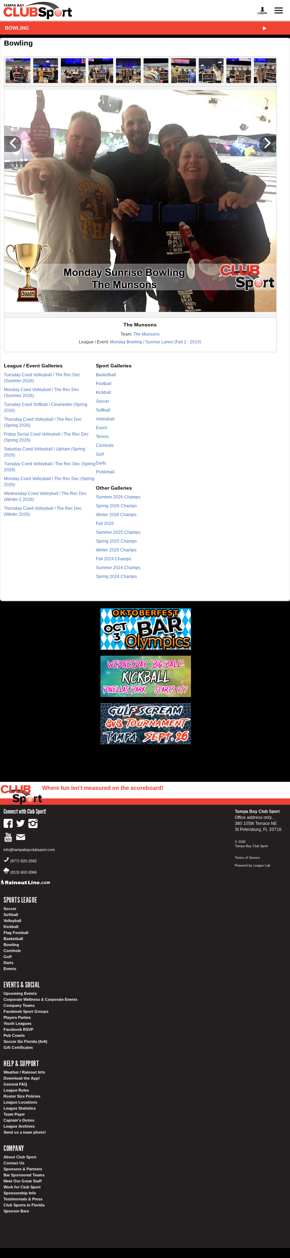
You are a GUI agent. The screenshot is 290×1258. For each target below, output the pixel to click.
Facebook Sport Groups (26, 1011)
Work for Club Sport (22, 1187)
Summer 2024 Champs (118, 567)
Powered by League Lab (252, 865)
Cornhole (105, 445)
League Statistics (20, 1108)
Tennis (102, 436)
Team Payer (14, 1114)
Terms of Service (247, 858)
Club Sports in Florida (24, 1205)
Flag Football (16, 933)
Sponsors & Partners (23, 1169)
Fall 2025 (105, 523)
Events (10, 969)
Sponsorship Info (20, 1193)
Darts (101, 463)
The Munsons (146, 334)
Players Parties (17, 1017)
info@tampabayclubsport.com (29, 849)
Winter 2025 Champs (116, 550)
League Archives (19, 1126)
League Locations (20, 1102)
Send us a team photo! (25, 1132)
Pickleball (105, 471)
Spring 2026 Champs (116, 505)
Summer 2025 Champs (118, 532)
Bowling (17, 28)
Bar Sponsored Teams (24, 1175)
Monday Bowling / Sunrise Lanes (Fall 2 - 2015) (155, 341)
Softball (103, 410)
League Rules (16, 1090)
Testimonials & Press (23, 1199)
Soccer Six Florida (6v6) (25, 1041)
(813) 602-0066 (23, 872)
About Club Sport (20, 1157)
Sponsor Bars (16, 1211)
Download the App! (22, 1078)
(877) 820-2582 (23, 861)
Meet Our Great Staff (23, 1181)
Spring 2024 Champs (116, 576)
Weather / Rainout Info (24, 1072)
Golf (100, 454)
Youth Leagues (17, 1023)
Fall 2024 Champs (113, 558)
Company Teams (19, 1005)
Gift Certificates (18, 1047)
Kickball (103, 392)
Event (101, 427)
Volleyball (105, 419)
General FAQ (15, 1084)
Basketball (106, 374)
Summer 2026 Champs (118, 497)
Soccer (102, 401)
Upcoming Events (20, 993)
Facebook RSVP (18, 1029)
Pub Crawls (14, 1035)
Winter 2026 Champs (116, 514)
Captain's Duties (19, 1120)
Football (103, 383)
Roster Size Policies (22, 1096)
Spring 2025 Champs (116, 541)
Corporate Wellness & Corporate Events (40, 999)
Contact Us (14, 1163)
